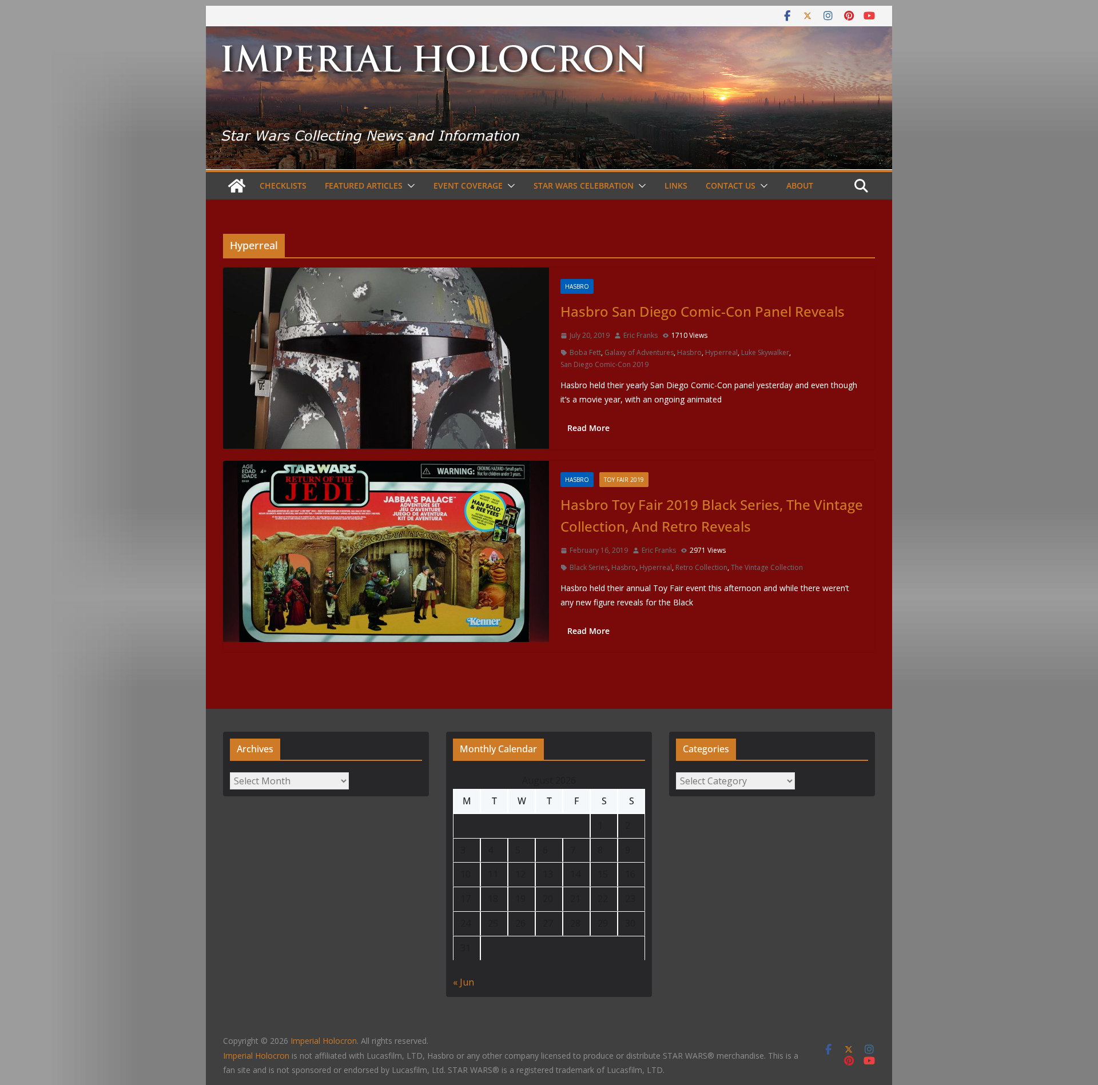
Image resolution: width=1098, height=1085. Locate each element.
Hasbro (577, 286)
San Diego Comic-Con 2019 (604, 364)
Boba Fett (585, 352)
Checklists (283, 185)
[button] (409, 186)
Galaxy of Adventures (639, 352)
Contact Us (730, 185)
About (799, 185)
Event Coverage (468, 185)
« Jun (463, 982)
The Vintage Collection (767, 567)
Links (676, 185)
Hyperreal (721, 352)
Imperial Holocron (256, 1055)
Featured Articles (364, 185)
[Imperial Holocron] (549, 34)
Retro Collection (701, 567)
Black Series (589, 567)
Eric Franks (640, 335)
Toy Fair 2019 (624, 480)
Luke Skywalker (765, 352)
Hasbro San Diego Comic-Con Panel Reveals (702, 311)
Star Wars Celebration (584, 185)
